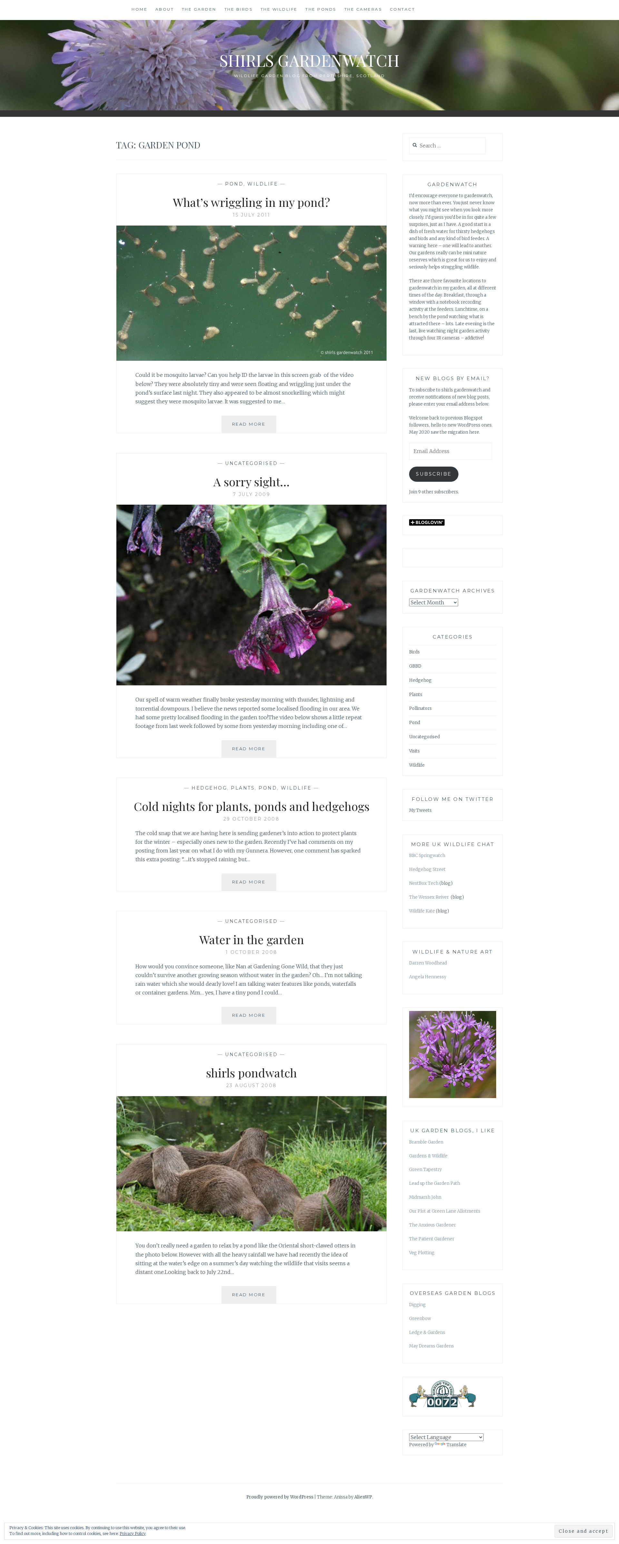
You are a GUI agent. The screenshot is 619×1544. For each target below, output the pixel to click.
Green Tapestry (425, 1169)
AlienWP (363, 1497)
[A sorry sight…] (251, 683)
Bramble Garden (426, 1142)
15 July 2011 (251, 215)
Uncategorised (251, 463)
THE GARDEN (199, 9)
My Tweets (420, 810)
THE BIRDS (238, 9)
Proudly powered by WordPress (279, 1497)
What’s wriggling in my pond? (251, 202)
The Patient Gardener (431, 1239)
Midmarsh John (425, 1197)
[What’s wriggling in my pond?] (251, 359)
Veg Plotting (422, 1253)
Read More (254, 427)
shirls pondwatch (251, 1072)
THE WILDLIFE (279, 9)
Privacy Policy (133, 1533)
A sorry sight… (251, 481)
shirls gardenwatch (309, 60)
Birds (414, 652)
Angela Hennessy (427, 977)
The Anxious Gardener (432, 1225)
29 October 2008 (251, 819)
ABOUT (164, 9)
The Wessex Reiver (429, 897)
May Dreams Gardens (431, 1346)
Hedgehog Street (427, 869)
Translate (457, 1445)
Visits (414, 751)
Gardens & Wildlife (428, 1156)
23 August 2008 (251, 1085)
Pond (234, 184)
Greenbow (420, 1318)
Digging (417, 1304)
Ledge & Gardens (427, 1332)
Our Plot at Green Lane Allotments (444, 1211)
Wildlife (262, 184)
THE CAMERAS (363, 9)
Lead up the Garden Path (434, 1183)
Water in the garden (251, 939)
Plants (243, 788)
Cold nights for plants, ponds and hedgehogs (251, 806)
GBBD (415, 666)
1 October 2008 (252, 952)
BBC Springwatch (427, 855)
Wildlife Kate (422, 911)
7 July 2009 (251, 494)
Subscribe (434, 474)
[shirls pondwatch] (251, 1229)
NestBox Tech (423, 883)
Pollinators (420, 708)
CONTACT (402, 9)
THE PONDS (320, 9)
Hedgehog (209, 788)
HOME (139, 9)
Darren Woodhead (428, 963)
